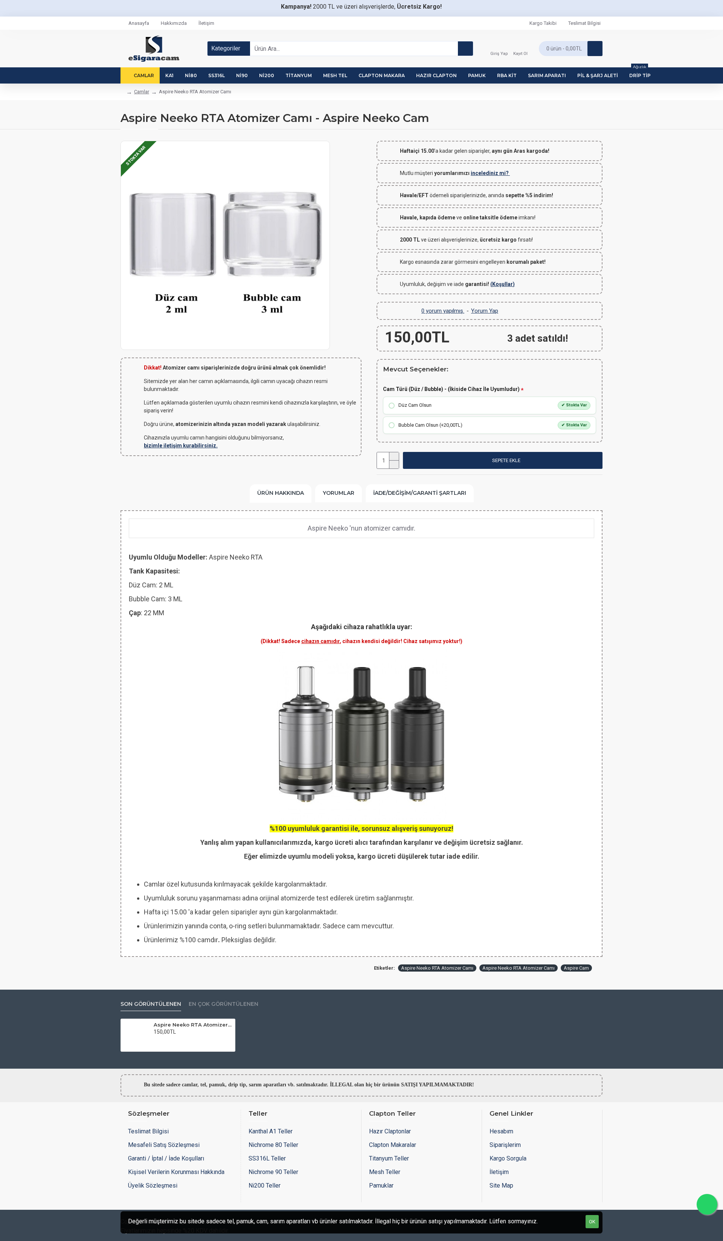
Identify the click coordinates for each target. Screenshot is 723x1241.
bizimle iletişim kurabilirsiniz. (181, 446)
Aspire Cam (576, 968)
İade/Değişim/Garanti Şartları (419, 493)
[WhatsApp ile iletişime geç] (707, 1204)
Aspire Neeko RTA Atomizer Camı (437, 968)
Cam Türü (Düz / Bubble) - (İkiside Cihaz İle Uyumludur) (451, 389)
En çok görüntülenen (223, 1004)
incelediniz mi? (490, 173)
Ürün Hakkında (280, 493)
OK (592, 1221)
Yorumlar (338, 493)
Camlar (141, 91)
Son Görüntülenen (150, 1004)
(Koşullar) (502, 284)
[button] (502, 460)
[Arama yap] (465, 48)
